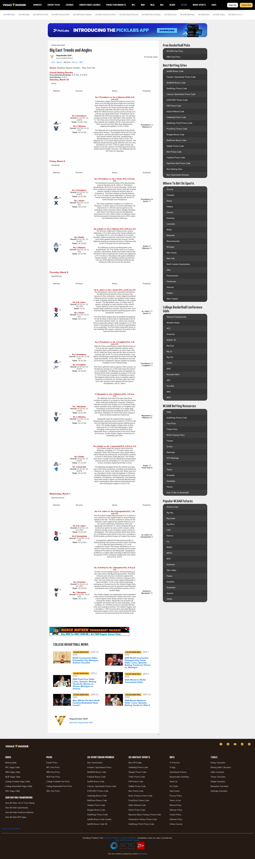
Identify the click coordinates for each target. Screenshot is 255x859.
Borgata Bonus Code (175, 134)
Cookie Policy (175, 815)
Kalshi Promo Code (137, 810)
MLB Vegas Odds (12, 777)
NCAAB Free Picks (175, 51)
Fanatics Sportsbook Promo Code (181, 77)
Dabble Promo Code (175, 146)
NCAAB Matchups (187, 15)
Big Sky (170, 513)
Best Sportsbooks (95, 763)
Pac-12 (75, 62)
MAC (169, 369)
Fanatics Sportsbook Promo (99, 767)
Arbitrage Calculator (219, 791)
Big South (171, 518)
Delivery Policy (176, 810)
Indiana (170, 207)
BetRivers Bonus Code (176, 140)
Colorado (170, 195)
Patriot (169, 576)
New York (171, 258)
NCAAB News (203, 15)
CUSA (169, 363)
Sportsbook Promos (178, 772)
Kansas (170, 212)
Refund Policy (176, 805)
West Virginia (172, 299)
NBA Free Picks (173, 57)
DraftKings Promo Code (177, 88)
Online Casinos (176, 824)
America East (172, 507)
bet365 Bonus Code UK (97, 824)
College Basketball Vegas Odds (18, 786)
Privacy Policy (176, 796)
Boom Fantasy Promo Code (140, 796)
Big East (170, 346)
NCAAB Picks (40, 15)
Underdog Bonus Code (97, 796)
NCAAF (172, 5)
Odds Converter (217, 772)
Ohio (169, 270)
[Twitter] (228, 744)
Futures (170, 441)
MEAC (169, 553)
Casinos (69, 5)
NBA (143, 5)
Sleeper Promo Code (96, 805)
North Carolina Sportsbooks (178, 264)
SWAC (169, 599)
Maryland (170, 235)
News (169, 464)
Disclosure (143, 854)
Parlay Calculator (218, 763)
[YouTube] (235, 744)
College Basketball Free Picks (59, 786)
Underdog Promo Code (176, 117)
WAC (169, 392)
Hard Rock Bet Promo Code (178, 163)
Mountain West (173, 374)
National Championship (176, 317)
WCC (169, 397)
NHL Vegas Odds (12, 791)
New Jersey (172, 253)
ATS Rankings (173, 458)
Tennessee (171, 281)
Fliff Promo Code (174, 106)
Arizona (170, 189)
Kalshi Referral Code (175, 111)
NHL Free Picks (53, 791)
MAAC (169, 547)
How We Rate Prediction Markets (19, 812)
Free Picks (171, 423)
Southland (171, 587)
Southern (170, 582)
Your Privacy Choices (11, 828)
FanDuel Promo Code (176, 158)
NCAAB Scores (170, 15)
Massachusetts (173, 241)
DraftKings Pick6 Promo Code (179, 123)
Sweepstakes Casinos (89, 5)
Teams (169, 469)
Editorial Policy (176, 819)
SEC (81, 62)
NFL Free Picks (53, 767)
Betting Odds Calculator (221, 767)
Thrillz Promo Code (137, 777)
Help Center (175, 791)
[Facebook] (221, 744)
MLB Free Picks (53, 777)
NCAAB (184, 5)
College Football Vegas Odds (17, 781)
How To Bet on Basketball (178, 493)
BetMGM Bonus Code (176, 83)
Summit (170, 593)
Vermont (170, 287)
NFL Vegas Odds (12, 767)
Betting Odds (11, 763)
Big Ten (170, 357)
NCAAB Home (9, 15)
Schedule (171, 475)
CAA (169, 530)
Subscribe (246, 5)
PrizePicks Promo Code (177, 129)
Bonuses (37, 5)
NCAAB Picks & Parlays (151, 15)
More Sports (199, 5)
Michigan (170, 247)
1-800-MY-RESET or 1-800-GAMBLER (120, 838)
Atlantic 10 (171, 340)
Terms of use (175, 800)
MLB (152, 5)
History (170, 487)
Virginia (170, 293)
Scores (170, 446)
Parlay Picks (172, 429)
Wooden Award (173, 323)
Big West (170, 524)
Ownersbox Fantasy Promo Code (143, 819)
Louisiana (171, 224)
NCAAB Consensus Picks (105, 15)
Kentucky (171, 218)
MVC (169, 559)
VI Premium (175, 763)
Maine (169, 230)
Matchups (171, 452)
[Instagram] (249, 744)
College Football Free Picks (58, 781)
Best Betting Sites (174, 169)
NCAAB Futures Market (82, 15)
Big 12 (59, 62)
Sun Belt (170, 386)
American (171, 334)
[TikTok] (242, 744)
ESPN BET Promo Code (177, 100)
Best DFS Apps (135, 763)
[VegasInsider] (17, 747)
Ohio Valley (171, 570)
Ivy (168, 541)
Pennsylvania (172, 276)
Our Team (174, 786)
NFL (133, 5)
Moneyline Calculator (219, 786)
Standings (171, 481)
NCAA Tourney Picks (176, 435)
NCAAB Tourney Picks (61, 15)
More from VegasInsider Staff (80, 723)
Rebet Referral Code (137, 805)
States (225, 5)
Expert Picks (54, 5)
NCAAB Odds (24, 15)
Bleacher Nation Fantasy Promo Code (145, 815)
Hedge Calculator (218, 781)
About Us (174, 781)
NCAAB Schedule (235, 15)
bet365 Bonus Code (175, 71)
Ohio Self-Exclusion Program (127, 840)
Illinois (169, 201)
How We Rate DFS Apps (15, 817)
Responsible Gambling (179, 777)
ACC (53, 62)
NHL (162, 5)
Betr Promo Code (174, 152)
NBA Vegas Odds (12, 772)
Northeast (171, 564)
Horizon (170, 536)
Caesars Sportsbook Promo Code (181, 94)
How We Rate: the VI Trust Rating (19, 803)
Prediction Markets (116, 5)
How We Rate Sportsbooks (16, 808)
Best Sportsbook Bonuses (178, 175)
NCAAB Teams (219, 15)
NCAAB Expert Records (128, 15)
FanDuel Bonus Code (96, 777)
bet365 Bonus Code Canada (99, 819)
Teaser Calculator (218, 777)
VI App (172, 767)
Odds (213, 5)
